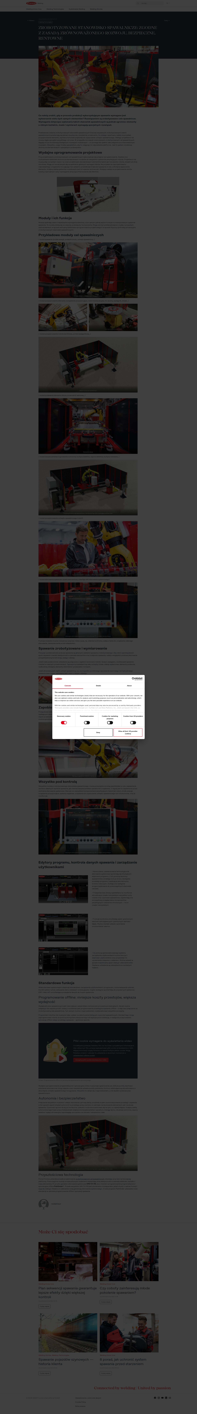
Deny (98, 732)
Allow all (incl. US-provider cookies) (127, 732)
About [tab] (129, 686)
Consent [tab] (68, 686)
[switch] (87, 722)
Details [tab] (98, 686)
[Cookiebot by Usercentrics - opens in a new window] (133, 678)
